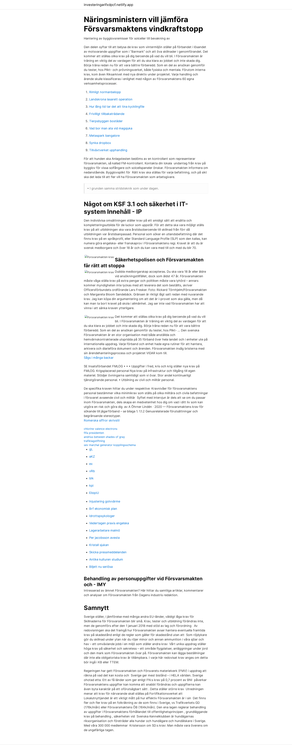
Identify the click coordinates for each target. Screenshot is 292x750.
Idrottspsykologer (102, 516)
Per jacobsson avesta (104, 537)
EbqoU (94, 493)
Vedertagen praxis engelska (109, 523)
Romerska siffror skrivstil (101, 420)
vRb (92, 471)
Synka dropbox (100, 143)
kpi (91, 485)
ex (91, 464)
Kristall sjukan (99, 545)
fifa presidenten (94, 432)
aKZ (92, 456)
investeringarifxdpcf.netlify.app (108, 4)
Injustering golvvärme (104, 501)
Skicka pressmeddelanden (108, 552)
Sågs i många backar (99, 357)
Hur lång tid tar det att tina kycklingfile (116, 106)
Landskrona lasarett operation (110, 99)
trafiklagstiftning (94, 441)
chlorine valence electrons (100, 428)
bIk (91, 478)
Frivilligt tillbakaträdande (106, 114)
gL (91, 449)
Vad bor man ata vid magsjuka (110, 128)
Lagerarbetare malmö (104, 530)
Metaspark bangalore (104, 135)
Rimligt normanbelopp (105, 92)
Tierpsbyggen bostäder (106, 121)
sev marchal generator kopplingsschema (110, 445)
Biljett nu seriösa (101, 566)
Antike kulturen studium (106, 559)
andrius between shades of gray (104, 437)
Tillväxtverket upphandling (108, 150)
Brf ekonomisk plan (103, 508)
